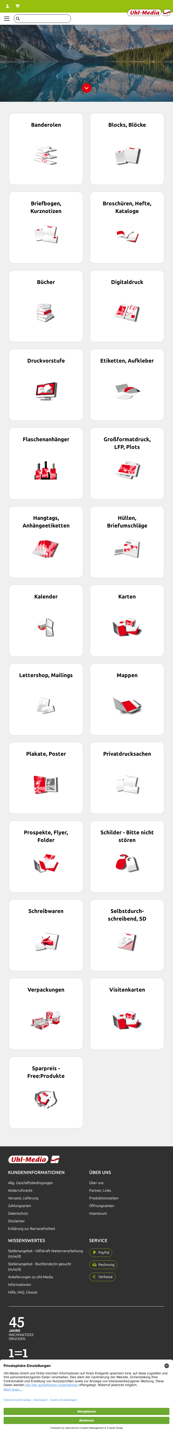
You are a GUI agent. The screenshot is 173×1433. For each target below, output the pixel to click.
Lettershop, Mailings (46, 675)
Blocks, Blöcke (127, 125)
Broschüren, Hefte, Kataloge (127, 207)
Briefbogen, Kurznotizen (45, 207)
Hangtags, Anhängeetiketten (46, 522)
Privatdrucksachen (127, 754)
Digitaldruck (127, 282)
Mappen (127, 675)
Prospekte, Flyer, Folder (46, 836)
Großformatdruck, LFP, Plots (127, 443)
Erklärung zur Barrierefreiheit (31, 1229)
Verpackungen (45, 989)
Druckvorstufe (46, 360)
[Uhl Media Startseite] (149, 12)
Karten (127, 596)
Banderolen (46, 125)
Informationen (19, 1284)
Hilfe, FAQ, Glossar (23, 1292)
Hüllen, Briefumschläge (127, 522)
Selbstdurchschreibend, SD (127, 915)
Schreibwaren (46, 911)
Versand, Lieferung (23, 1198)
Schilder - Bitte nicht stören (127, 836)
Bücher (46, 282)
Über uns (96, 1183)
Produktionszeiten (103, 1198)
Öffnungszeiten (101, 1206)
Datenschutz (18, 1213)
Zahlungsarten (19, 1206)
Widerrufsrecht (20, 1190)
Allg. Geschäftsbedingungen (30, 1183)
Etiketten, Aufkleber (127, 360)
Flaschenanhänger (46, 439)
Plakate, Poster (46, 754)
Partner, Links (100, 1190)
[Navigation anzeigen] (6, 18)
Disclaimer (16, 1221)
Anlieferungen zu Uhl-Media (30, 1277)
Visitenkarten (127, 989)
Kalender (46, 596)
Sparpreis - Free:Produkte (46, 1072)
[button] (100, 1252)
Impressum (98, 1213)
